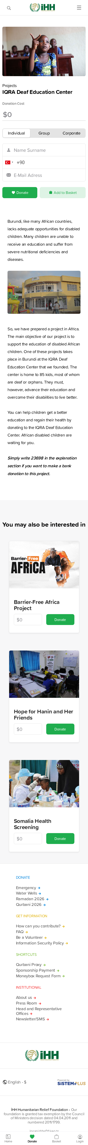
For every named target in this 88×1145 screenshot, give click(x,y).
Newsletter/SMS (30, 1019)
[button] (8, 162)
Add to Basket (65, 192)
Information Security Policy (40, 943)
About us (24, 997)
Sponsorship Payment (35, 970)
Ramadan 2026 (30, 898)
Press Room (26, 1003)
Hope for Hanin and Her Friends (43, 714)
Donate (22, 192)
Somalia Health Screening (32, 824)
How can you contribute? (38, 926)
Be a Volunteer (29, 937)
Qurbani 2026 (29, 904)
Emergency (26, 887)
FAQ (20, 931)
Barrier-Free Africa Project (37, 605)
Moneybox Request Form (38, 976)
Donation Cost (13, 103)
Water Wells (26, 893)
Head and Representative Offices (39, 1011)
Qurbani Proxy (29, 964)
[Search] (9, 7)
